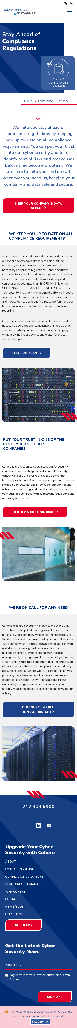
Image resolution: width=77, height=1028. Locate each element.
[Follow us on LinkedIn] (38, 825)
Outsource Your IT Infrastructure (38, 709)
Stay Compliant (25, 353)
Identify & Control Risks (34, 512)
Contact (12, 899)
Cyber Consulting (19, 869)
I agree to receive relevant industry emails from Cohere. (40, 977)
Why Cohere (15, 892)
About (10, 862)
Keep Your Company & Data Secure (38, 206)
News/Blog (14, 907)
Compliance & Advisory (24, 877)
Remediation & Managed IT (26, 884)
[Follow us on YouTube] (49, 825)
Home (28, 101)
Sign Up (53, 997)
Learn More (59, 1016)
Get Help (22, 925)
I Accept (38, 1021)
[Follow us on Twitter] (28, 825)
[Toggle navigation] (69, 11)
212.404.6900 (38, 806)
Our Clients (14, 914)
